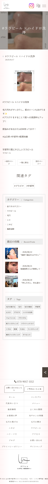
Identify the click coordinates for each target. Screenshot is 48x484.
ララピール (7, 153)
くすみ (8, 329)
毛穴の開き (28, 307)
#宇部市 (30, 185)
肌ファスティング (12, 323)
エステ (8, 312)
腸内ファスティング (13, 335)
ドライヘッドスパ (27, 323)
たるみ (22, 329)
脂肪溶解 (10, 229)
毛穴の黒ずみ (10, 307)
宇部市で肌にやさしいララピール (18, 149)
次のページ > (39, 162)
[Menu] (44, 5)
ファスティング (33, 329)
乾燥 (15, 329)
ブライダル (22, 318)
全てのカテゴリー (14, 206)
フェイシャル (10, 318)
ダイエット (27, 335)
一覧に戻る (24, 162)
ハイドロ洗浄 (27, 312)
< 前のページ (9, 162)
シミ (9, 220)
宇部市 (37, 307)
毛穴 (9, 215)
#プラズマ (19, 185)
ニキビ (9, 224)
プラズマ (17, 312)
